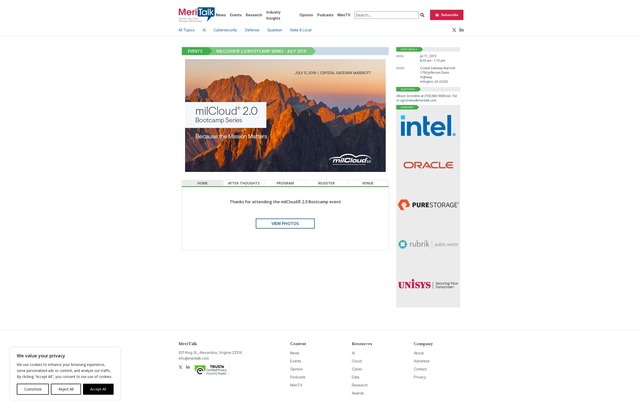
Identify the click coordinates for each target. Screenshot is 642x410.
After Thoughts (244, 183)
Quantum (274, 30)
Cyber (357, 369)
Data (355, 377)
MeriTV (344, 15)
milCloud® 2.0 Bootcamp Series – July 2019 (261, 51)
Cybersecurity (225, 30)
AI (204, 30)
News (221, 15)
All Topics (187, 30)
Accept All (98, 389)
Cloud (357, 361)
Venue (368, 183)
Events (236, 15)
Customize (33, 389)
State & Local (300, 30)
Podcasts (325, 15)
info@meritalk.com (194, 358)
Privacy (420, 377)
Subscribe (449, 15)
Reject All (65, 389)
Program (285, 183)
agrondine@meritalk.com (418, 100)
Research (254, 15)
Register (326, 183)
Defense (252, 30)
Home (202, 183)
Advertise (422, 361)
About (419, 353)
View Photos (285, 223)
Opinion (306, 15)
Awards (358, 393)
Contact (420, 369)
